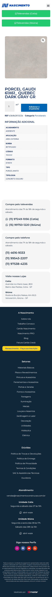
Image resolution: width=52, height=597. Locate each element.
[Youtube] (29, 548)
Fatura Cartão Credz (26, 342)
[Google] (35, 548)
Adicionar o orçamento (34, 108)
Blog (26, 338)
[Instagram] (17, 548)
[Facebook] (23, 548)
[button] (48, 6)
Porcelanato (40, 115)
